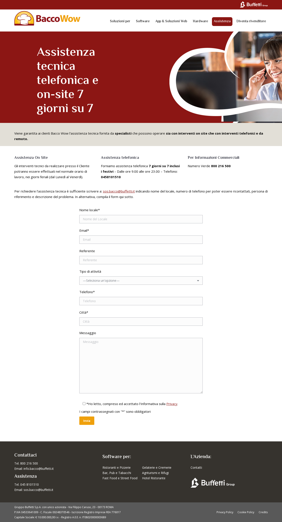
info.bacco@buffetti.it (39, 468)
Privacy (171, 404)
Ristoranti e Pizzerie (116, 467)
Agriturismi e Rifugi (155, 473)
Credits (263, 512)
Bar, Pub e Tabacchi (116, 473)
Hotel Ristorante (153, 478)
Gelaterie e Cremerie (156, 467)
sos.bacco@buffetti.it (119, 191)
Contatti (196, 467)
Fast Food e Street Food (119, 478)
